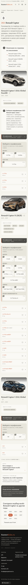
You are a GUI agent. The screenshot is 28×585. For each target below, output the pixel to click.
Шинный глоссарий (6, 560)
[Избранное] (19, 4)
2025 (10, 511)
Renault (16, 10)
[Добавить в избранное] (9, 93)
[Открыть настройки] (22, 4)
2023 (20, 511)
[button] (14, 136)
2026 (5, 511)
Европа (15, 225)
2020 (15, 515)
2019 (20, 515)
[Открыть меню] (25, 4)
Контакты (4, 568)
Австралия (7, 225)
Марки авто (10, 10)
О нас (2, 566)
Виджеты (3, 557)
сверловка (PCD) (15, 33)
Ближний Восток (9, 228)
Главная (3, 10)
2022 (5, 515)
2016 (15, 518)
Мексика (20, 103)
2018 (5, 518)
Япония (21, 225)
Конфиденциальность (7, 571)
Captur (21, 10)
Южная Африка (8, 231)
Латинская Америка (9, 103)
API (2, 555)
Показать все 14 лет (10, 522)
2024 (15, 511)
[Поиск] (15, 4)
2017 (10, 518)
